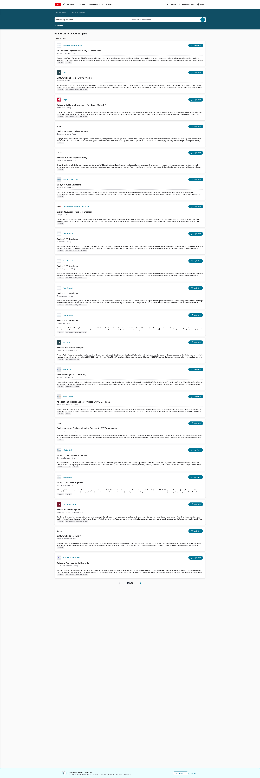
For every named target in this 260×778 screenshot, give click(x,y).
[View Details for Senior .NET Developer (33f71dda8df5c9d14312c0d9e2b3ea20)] (130, 269)
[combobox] (89, 19)
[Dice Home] (57, 4)
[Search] (202, 19)
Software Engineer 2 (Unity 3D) (71, 374)
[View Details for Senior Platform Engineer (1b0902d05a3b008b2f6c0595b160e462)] (130, 512)
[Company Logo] (59, 45)
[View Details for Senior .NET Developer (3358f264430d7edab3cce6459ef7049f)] (130, 241)
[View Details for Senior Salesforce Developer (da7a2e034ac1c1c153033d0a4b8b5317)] (130, 350)
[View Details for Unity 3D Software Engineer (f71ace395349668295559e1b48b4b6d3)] (130, 485)
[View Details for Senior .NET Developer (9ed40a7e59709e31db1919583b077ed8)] (130, 323)
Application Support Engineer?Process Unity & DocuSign (83, 401)
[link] (114, 583)
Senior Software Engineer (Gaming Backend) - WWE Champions (87, 428)
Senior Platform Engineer (69, 509)
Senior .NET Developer (67, 239)
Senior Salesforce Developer (70, 347)
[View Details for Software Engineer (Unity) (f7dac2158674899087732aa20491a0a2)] (130, 539)
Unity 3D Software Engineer (70, 482)
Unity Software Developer (69, 184)
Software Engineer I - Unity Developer (75, 77)
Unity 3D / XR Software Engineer (72, 455)
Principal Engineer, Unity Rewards (73, 563)
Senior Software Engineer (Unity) (72, 131)
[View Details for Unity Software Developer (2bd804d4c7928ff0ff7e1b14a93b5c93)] (130, 187)
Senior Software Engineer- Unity (72, 157)
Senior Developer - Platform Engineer (74, 211)
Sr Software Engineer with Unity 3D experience (79, 50)
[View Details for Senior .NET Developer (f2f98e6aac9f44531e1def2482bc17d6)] (130, 296)
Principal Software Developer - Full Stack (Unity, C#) (82, 105)
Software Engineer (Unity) (69, 535)
